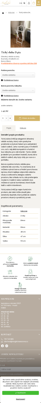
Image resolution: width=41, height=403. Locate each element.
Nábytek (24, 211)
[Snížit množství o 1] (6, 118)
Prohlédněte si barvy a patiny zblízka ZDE (19, 63)
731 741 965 (9, 339)
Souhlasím (21, 393)
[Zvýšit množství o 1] (10, 118)
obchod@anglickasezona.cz (16, 341)
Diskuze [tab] (23, 128)
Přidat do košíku (28, 118)
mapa (3, 308)
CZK (21, 3)
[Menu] (38, 3)
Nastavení (20, 399)
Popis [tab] (9, 128)
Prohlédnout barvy (11, 80)
